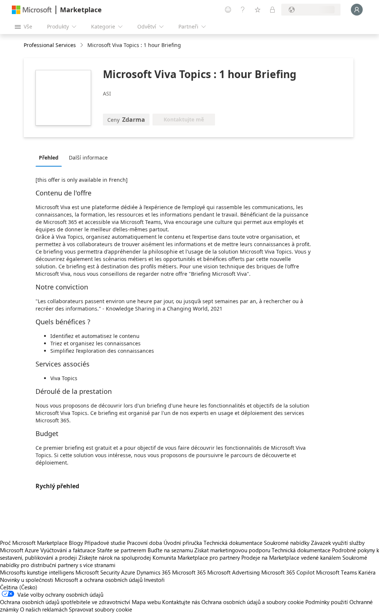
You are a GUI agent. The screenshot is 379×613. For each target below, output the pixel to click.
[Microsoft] (32, 10)
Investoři (154, 579)
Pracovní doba (144, 542)
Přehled (48, 157)
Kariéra (367, 572)
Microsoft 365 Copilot (288, 572)
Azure (128, 572)
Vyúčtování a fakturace (67, 550)
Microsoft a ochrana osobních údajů (98, 579)
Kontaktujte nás (181, 602)
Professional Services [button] (50, 44)
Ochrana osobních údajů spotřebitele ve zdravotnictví (65, 602)
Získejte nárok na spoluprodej (114, 557)
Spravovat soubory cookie (100, 609)
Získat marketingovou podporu (232, 550)
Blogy (76, 542)
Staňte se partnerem (121, 550)
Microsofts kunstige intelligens (37, 572)
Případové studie (104, 542)
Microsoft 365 (189, 572)
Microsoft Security (98, 572)
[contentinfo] (82, 45)
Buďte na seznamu (170, 550)
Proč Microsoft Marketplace (33, 542)
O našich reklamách (43, 609)
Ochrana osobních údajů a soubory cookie (252, 602)
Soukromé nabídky (286, 542)
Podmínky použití (326, 602)
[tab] (51, 157)
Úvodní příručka (183, 542)
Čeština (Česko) (18, 587)
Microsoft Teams (336, 572)
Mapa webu (146, 602)
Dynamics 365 (154, 572)
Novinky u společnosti (26, 579)
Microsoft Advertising (233, 572)
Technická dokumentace (233, 542)
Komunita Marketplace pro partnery (196, 557)
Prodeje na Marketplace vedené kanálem (291, 557)
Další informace (88, 157)
